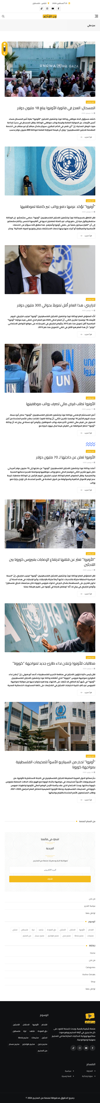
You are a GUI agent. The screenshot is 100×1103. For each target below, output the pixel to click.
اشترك (50, 879)
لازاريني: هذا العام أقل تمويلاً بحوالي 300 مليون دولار (56, 305)
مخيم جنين (67, 936)
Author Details (88, 974)
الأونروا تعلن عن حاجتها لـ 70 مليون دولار (65, 457)
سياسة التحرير (89, 906)
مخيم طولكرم (53, 936)
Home (92, 953)
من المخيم (27, 936)
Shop (93, 982)
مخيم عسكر (39, 936)
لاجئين (14, 930)
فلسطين (24, 930)
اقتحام (91, 930)
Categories (90, 967)
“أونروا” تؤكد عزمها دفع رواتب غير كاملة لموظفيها (57, 206)
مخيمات (90, 936)
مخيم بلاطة (78, 936)
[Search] (3, 16)
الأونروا (82, 930)
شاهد (41, 930)
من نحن (92, 899)
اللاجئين (63, 930)
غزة (33, 930)
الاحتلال (72, 930)
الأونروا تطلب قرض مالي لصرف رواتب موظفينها (60, 403)
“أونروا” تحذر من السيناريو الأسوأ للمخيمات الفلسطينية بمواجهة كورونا (55, 764)
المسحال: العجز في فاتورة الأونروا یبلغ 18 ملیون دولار (56, 107)
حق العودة (51, 930)
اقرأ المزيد (88, 137)
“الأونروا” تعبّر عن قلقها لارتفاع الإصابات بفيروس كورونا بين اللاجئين (52, 562)
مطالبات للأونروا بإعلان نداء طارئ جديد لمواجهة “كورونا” (53, 663)
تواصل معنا (90, 913)
